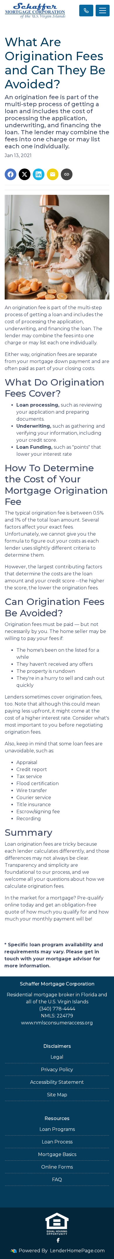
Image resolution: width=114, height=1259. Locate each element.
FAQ (57, 1179)
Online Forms (57, 1167)
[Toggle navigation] (103, 10)
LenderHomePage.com (77, 1250)
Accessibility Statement (57, 1082)
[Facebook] (58, 1240)
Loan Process (57, 1142)
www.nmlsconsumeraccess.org (57, 1023)
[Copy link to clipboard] (66, 174)
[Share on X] (24, 174)
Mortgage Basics (57, 1154)
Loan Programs (57, 1129)
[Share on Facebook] (10, 174)
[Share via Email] (52, 174)
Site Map (57, 1095)
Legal (57, 1057)
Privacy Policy (57, 1069)
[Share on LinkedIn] (38, 174)
